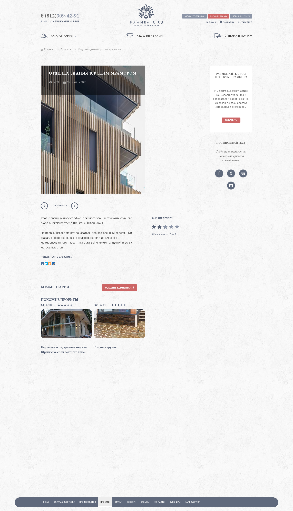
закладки (228, 22)
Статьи (118, 502)
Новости (131, 502)
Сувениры (175, 502)
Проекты (105, 502)
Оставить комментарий (119, 287)
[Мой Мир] (53, 263)
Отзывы (145, 502)
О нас (46, 502)
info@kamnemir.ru (65, 21)
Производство (87, 502)
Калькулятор (192, 502)
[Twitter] (46, 263)
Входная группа (105, 347)
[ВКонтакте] (42, 263)
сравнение (246, 22)
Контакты (159, 502)
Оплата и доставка (64, 502)
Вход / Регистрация (194, 16)
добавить (231, 120)
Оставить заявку (218, 16)
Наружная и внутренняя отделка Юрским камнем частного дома (64, 350)
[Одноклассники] (49, 263)
